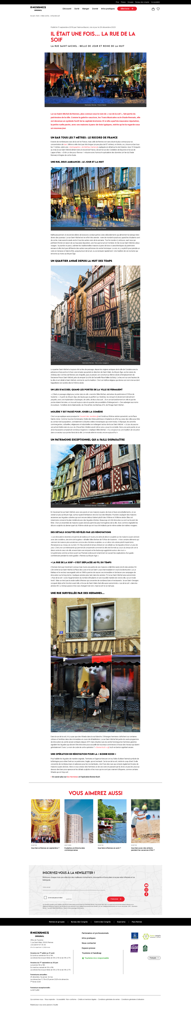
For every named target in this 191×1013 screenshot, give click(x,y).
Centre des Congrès (102, 922)
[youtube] (146, 885)
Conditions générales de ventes (109, 999)
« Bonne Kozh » (101, 747)
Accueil (32, 16)
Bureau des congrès (142, 2)
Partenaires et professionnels (95, 933)
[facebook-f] (146, 894)
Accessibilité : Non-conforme (66, 999)
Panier (153, 9)
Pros (117, 2)
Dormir (95, 8)
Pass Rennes (137, 922)
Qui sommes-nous (36, 999)
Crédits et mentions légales (87, 999)
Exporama (121, 922)
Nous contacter (89, 943)
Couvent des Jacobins (87, 416)
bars (65, 144)
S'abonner (114, 899)
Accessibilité (155, 2)
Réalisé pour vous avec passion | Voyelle (44, 1005)
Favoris (158, 9)
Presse (123, 2)
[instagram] (146, 890)
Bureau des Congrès (79, 922)
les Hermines (72, 777)
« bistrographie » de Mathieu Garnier (82, 147)
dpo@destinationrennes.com (110, 906)
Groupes (130, 2)
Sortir (76, 8)
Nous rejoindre (50, 999)
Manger (85, 8)
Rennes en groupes (57, 922)
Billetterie (125, 8)
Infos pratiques (108, 8)
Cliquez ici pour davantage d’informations (73, 908)
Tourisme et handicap (91, 953)
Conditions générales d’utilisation (132, 999)
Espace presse (88, 948)
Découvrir (67, 8)
